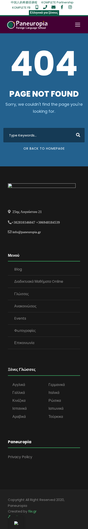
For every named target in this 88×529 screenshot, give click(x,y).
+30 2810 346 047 (45, 7)
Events (20, 318)
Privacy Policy (20, 457)
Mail (53, 7)
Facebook (62, 7)
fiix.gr (32, 511)
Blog (18, 269)
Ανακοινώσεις (25, 306)
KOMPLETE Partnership (58, 2)
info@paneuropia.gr (26, 232)
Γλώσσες (21, 294)
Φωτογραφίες (25, 330)
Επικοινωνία (24, 342)
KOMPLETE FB (21, 7)
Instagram (70, 7)
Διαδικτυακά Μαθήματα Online (38, 281)
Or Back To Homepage (44, 148)
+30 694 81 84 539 (37, 7)
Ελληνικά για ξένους (44, 12)
